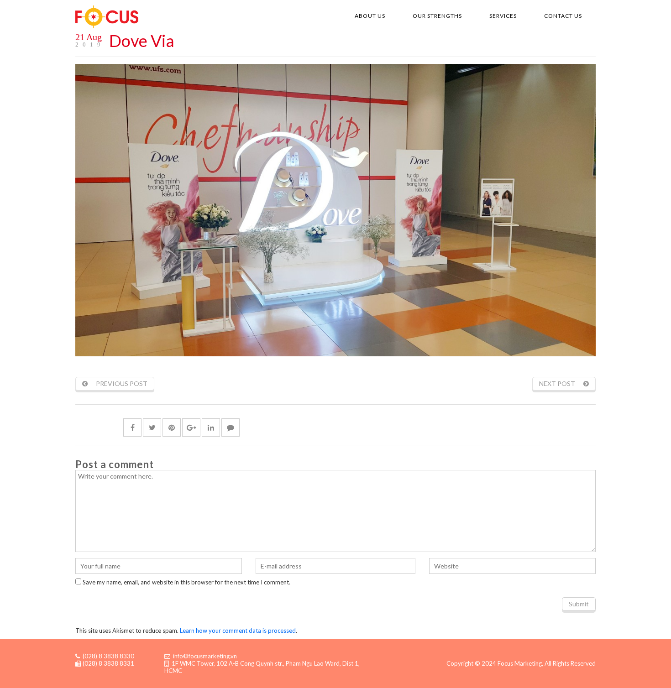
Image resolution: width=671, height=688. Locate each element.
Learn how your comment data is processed (238, 630)
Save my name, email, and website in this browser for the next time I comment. (186, 582)
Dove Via (141, 41)
